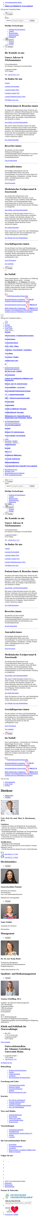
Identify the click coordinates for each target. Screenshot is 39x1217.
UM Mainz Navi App (11, 100)
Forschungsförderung (15, 1089)
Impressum (8, 1183)
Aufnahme (12, 1076)
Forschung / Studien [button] (11, 441)
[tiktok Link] (6, 1178)
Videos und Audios (15, 1118)
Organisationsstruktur (15, 1146)
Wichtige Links (9, 471)
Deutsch (11, 42)
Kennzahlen (12, 1144)
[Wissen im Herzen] (12, 1213)
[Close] (5, 16)
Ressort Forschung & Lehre (17, 1092)
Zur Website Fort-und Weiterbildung (16, 238)
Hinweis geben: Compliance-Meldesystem (22, 1150)
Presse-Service (13, 1122)
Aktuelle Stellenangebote (17, 1102)
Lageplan (12, 1137)
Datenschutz (9, 1185)
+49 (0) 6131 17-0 (13, 74)
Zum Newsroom (10, 183)
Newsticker (8, 326)
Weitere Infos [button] (9, 795)
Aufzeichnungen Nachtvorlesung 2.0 (20, 1133)
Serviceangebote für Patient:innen (19, 1077)
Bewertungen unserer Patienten (14, 473)
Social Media (13, 1116)
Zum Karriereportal (11, 160)
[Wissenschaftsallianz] (19, 1205)
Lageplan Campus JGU (12, 93)
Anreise (7, 83)
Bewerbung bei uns (11, 469)
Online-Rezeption (14, 1074)
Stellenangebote (14, 35)
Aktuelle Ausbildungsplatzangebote (20, 1105)
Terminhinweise (14, 1131)
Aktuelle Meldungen (15, 1115)
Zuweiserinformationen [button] (12, 421)
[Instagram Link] (6, 1171)
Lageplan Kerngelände (12, 86)
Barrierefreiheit (9, 1186)
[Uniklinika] (19, 1198)
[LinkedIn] (6, 1164)
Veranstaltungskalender (16, 1130)
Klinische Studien (14, 1087)
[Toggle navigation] (21, 318)
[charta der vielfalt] (11, 1214)
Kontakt (7, 325)
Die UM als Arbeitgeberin (17, 1100)
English (11, 43)
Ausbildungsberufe (15, 1103)
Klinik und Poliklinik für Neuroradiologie (19, 6)
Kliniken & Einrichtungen (17, 29)
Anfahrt (11, 31)
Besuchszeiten (13, 33)
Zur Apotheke (9, 264)
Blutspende (12, 37)
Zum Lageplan (5, 1042)
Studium (11, 1090)
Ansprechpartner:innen (16, 1120)
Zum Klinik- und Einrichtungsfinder (16, 122)
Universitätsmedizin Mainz (13, 2)
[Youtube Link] (7, 1168)
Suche (7, 18)
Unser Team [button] (8, 328)
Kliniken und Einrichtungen (17, 1070)
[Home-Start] (6, 323)
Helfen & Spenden (15, 1152)
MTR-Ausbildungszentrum (13, 475)
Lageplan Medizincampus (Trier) (15, 96)
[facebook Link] (6, 1174)
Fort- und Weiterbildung (16, 1107)
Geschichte (12, 1148)
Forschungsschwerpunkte (17, 1085)
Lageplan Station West (12, 90)
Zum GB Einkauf (10, 260)
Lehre (6, 439)
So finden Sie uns (6, 1063)
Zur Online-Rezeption (12, 140)
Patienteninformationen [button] (12, 368)
